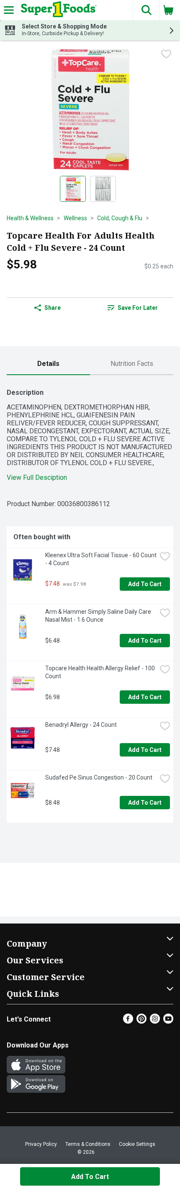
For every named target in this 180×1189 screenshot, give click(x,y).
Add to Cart (145, 584)
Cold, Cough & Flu (119, 218)
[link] (132, 307)
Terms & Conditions (88, 1144)
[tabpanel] (90, 602)
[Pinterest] (141, 1021)
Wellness (75, 218)
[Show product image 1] (73, 189)
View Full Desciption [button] (37, 477)
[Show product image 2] (103, 189)
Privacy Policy (41, 1144)
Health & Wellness (30, 218)
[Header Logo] (57, 10)
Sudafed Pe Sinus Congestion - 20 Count (98, 777)
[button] (146, 10)
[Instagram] (155, 1021)
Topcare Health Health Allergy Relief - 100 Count (100, 672)
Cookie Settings (137, 1144)
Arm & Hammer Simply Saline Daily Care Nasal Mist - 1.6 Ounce (98, 615)
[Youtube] (168, 1021)
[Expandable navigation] (8, 10)
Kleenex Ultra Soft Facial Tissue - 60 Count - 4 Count (101, 559)
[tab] (48, 364)
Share (52, 307)
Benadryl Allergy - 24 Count (81, 724)
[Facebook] (128, 1021)
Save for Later (138, 307)
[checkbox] (166, 54)
